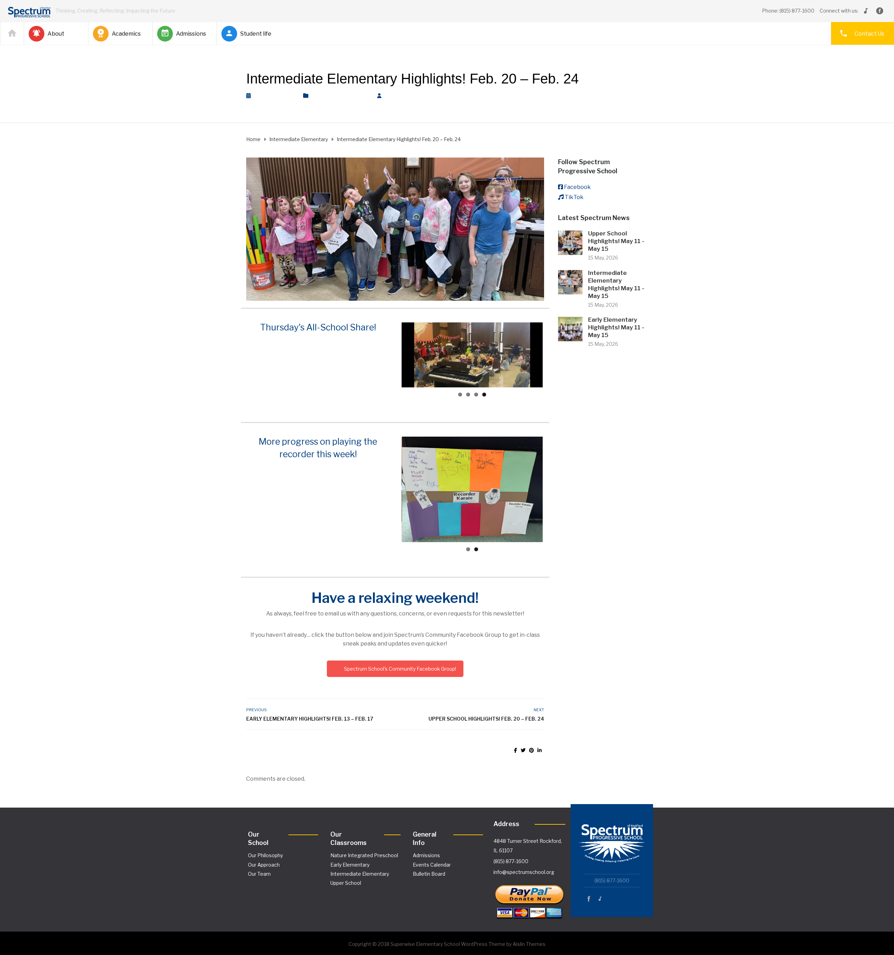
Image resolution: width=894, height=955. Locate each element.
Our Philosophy (265, 855)
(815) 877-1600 (510, 861)
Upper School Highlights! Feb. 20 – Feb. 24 (486, 719)
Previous (391, 355)
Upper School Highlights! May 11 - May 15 (616, 241)
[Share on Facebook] (515, 750)
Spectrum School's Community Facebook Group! (400, 669)
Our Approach (264, 865)
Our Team (259, 874)
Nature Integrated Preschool (364, 855)
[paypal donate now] (529, 898)
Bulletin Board (429, 874)
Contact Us (869, 33)
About (55, 33)
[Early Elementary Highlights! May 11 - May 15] (570, 328)
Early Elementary (349, 865)
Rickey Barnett (408, 96)
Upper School (345, 883)
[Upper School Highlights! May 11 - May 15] (570, 242)
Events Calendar (432, 865)
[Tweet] (523, 750)
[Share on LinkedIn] (539, 750)
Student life (255, 33)
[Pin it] (531, 750)
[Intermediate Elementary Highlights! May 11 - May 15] (570, 281)
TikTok (574, 197)
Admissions (191, 33)
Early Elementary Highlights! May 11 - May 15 (616, 327)
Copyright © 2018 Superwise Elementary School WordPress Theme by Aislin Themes (447, 944)
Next (553, 355)
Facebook (577, 187)
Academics (126, 33)
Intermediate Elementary (341, 96)
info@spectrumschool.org (523, 872)
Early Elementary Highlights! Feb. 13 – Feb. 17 (309, 719)
